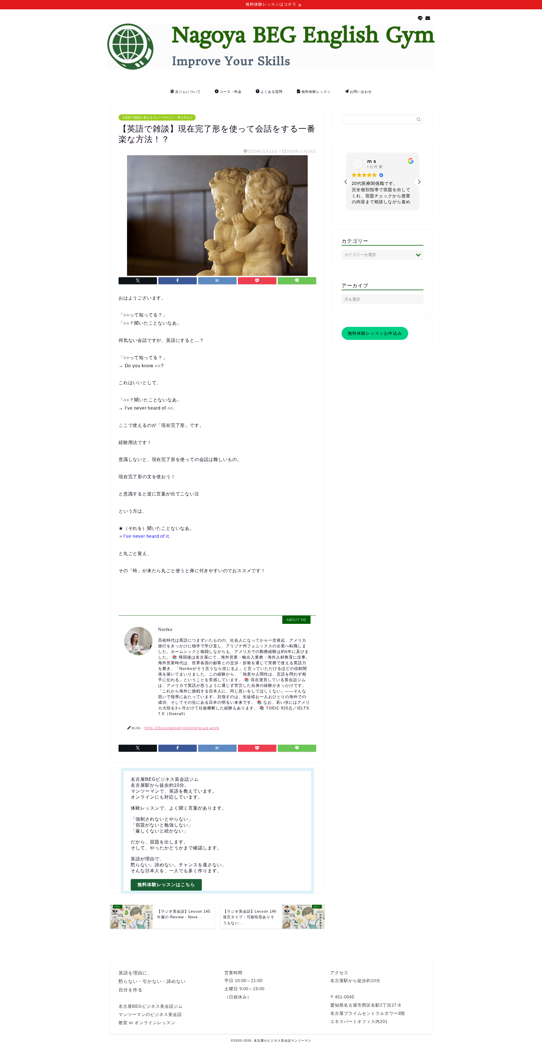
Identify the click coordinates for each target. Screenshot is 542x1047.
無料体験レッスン (316, 91)
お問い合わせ (361, 91)
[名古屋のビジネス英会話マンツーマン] (271, 68)
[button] (419, 182)
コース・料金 (231, 91)
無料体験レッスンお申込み (375, 333)
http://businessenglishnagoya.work (182, 727)
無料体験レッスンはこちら (166, 884)
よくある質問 (272, 91)
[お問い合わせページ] (427, 18)
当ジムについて (188, 91)
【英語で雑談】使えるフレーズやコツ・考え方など (157, 117)
